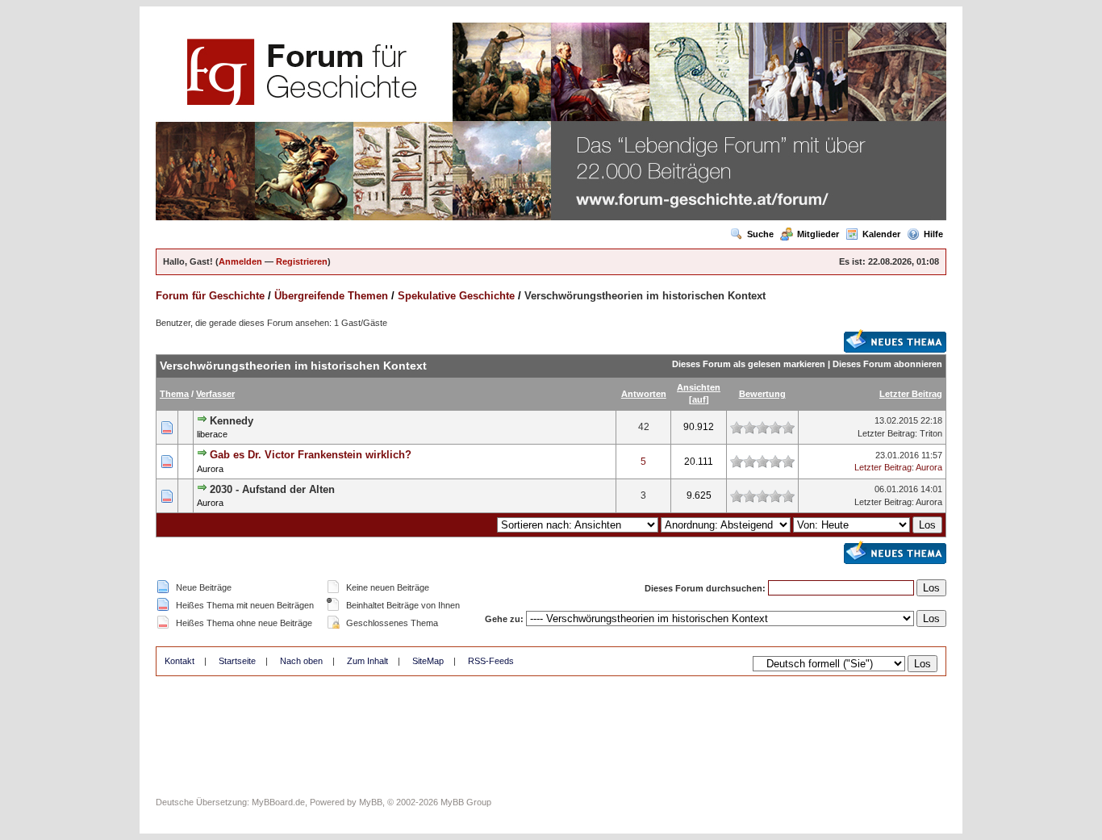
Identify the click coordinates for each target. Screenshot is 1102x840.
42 (643, 427)
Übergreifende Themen (331, 296)
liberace (212, 434)
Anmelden (240, 261)
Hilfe (933, 234)
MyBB (370, 802)
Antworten (643, 394)
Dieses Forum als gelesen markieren (748, 364)
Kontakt (179, 661)
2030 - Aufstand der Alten (272, 489)
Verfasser (215, 394)
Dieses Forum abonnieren (887, 364)
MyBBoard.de (278, 802)
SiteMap (428, 661)
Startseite (237, 661)
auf (699, 399)
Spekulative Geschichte (456, 296)
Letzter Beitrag (910, 394)
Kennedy (231, 421)
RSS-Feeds (491, 661)
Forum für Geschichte (210, 296)
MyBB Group (465, 802)
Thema (174, 394)
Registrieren (302, 261)
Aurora (210, 469)
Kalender (881, 234)
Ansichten (698, 387)
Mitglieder (818, 234)
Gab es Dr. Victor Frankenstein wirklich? (310, 455)
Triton (931, 433)
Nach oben (301, 661)
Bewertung (762, 394)
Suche (760, 234)
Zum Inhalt (367, 661)
